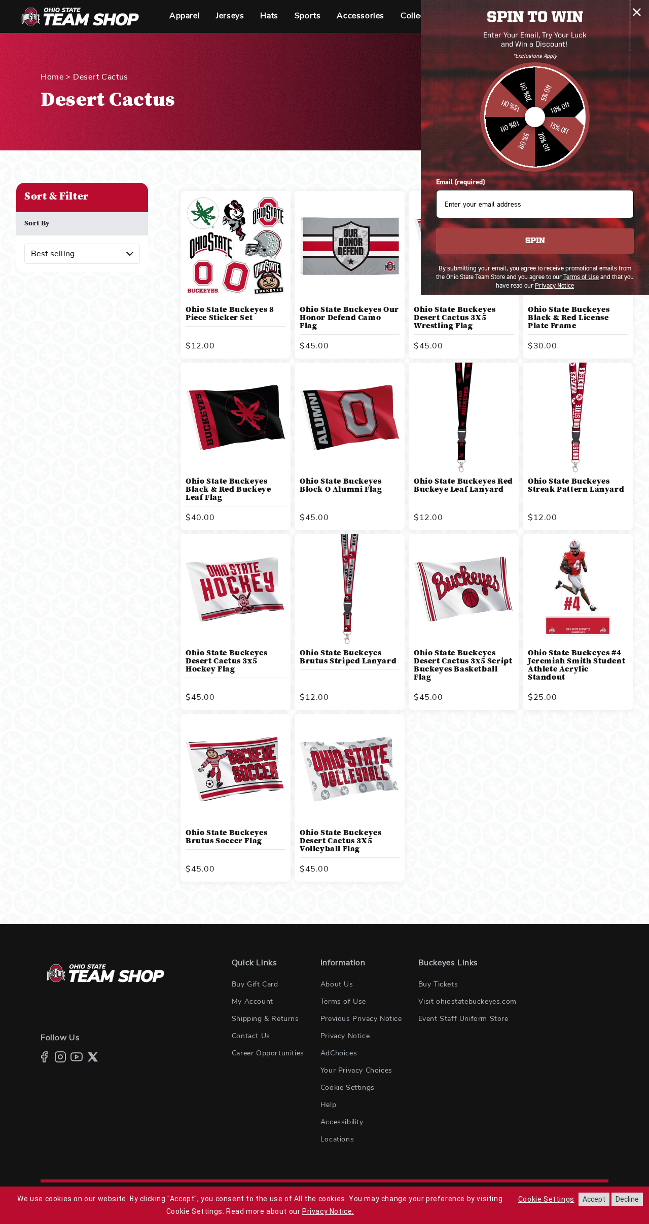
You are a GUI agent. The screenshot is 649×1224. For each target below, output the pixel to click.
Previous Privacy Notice (361, 1018)
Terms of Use (343, 1001)
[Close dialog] (637, 12)
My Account (252, 1001)
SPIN (535, 241)
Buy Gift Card (255, 984)
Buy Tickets (438, 984)
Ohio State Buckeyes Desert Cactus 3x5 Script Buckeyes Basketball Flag (463, 665)
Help (328, 1105)
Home (52, 77)
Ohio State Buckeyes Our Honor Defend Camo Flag (349, 318)
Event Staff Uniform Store (463, 1018)
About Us (336, 984)
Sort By (37, 223)
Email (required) (460, 182)
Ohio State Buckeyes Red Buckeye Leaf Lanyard (463, 486)
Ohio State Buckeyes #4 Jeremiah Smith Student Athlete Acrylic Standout (576, 665)
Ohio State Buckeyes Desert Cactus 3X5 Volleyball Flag (340, 841)
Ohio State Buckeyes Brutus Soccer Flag (226, 837)
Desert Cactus (100, 77)
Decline (627, 1199)
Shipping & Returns (265, 1018)
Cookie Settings (347, 1087)
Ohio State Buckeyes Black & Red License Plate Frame (568, 318)
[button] (184, 16)
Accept (594, 1199)
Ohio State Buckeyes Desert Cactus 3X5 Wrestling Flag (454, 318)
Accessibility (342, 1122)
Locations (337, 1139)
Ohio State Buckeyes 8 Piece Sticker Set (230, 314)
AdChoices (338, 1053)
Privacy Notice (345, 1036)
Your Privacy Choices (356, 1070)
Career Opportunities (268, 1053)
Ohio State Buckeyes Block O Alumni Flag (341, 486)
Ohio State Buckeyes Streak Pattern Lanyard (576, 486)
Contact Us (251, 1036)
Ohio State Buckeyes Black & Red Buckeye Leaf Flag (228, 490)
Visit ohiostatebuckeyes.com (467, 1001)
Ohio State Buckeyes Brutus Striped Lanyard (348, 657)
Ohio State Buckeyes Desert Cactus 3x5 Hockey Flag (226, 661)
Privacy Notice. (328, 1211)
